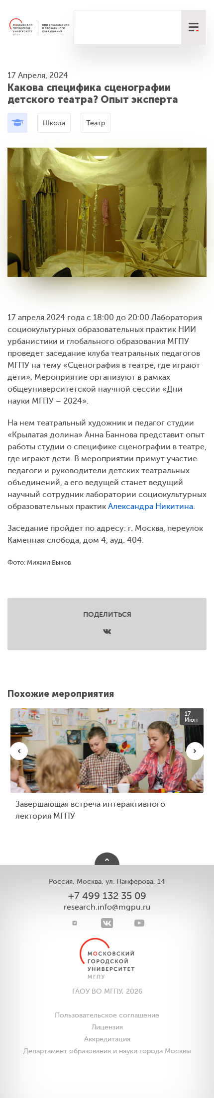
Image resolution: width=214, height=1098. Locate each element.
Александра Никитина (150, 506)
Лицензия (107, 1027)
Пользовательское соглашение (107, 1015)
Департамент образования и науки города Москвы (107, 1051)
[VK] (107, 923)
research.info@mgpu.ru (107, 907)
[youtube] (139, 923)
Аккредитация (107, 1039)
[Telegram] (75, 923)
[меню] (193, 27)
